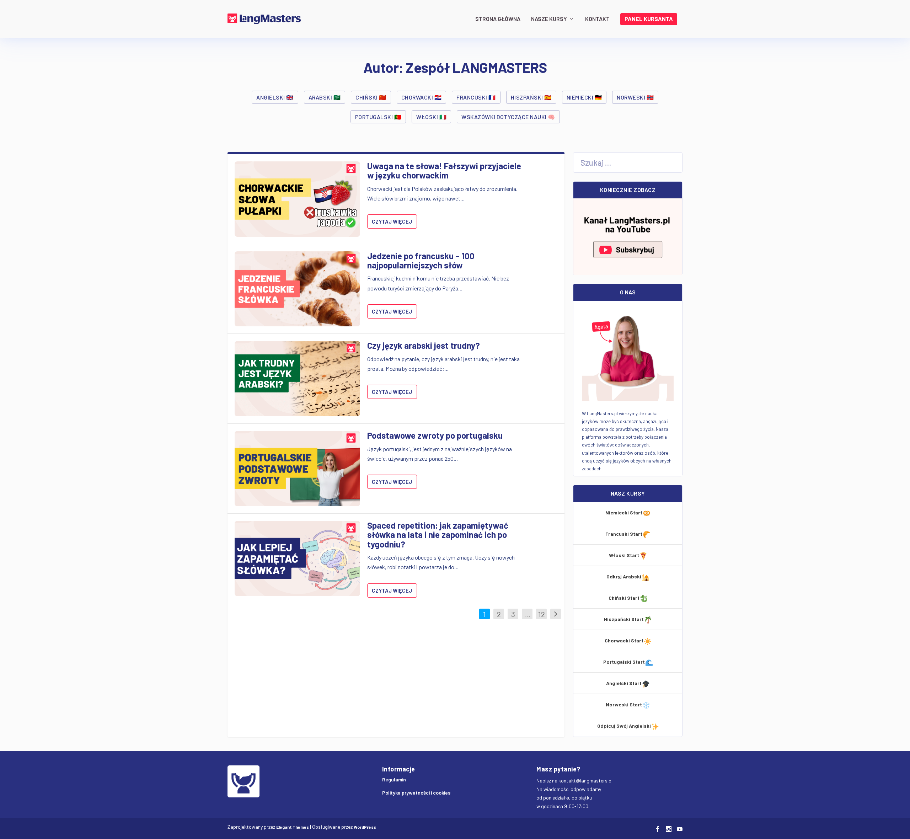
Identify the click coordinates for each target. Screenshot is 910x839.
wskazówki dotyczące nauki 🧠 (508, 116)
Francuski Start (623, 534)
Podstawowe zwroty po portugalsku (435, 435)
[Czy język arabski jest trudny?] (297, 378)
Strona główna (497, 19)
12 (541, 614)
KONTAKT (597, 19)
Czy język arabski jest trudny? (423, 345)
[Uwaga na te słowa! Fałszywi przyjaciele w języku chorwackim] (297, 199)
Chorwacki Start (624, 640)
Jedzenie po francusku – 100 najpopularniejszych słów (421, 260)
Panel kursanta (649, 19)
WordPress (365, 826)
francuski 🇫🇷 (476, 97)
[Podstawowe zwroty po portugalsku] (297, 468)
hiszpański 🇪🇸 (531, 97)
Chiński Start (624, 598)
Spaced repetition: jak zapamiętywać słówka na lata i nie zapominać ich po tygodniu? (437, 534)
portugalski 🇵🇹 (378, 116)
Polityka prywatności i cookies (416, 793)
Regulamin (394, 779)
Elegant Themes (292, 826)
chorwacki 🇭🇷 (421, 97)
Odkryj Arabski (623, 576)
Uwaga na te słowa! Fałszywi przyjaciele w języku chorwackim (444, 170)
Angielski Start (624, 683)
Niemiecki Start (623, 512)
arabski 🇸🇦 (325, 97)
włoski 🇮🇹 (431, 116)
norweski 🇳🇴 (635, 97)
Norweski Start (624, 704)
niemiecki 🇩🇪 (584, 97)
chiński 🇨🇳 (370, 97)
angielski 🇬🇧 (275, 97)
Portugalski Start (624, 662)
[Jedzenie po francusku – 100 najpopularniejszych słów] (297, 289)
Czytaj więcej (392, 221)
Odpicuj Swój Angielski (624, 726)
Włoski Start (624, 555)
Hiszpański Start (624, 619)
